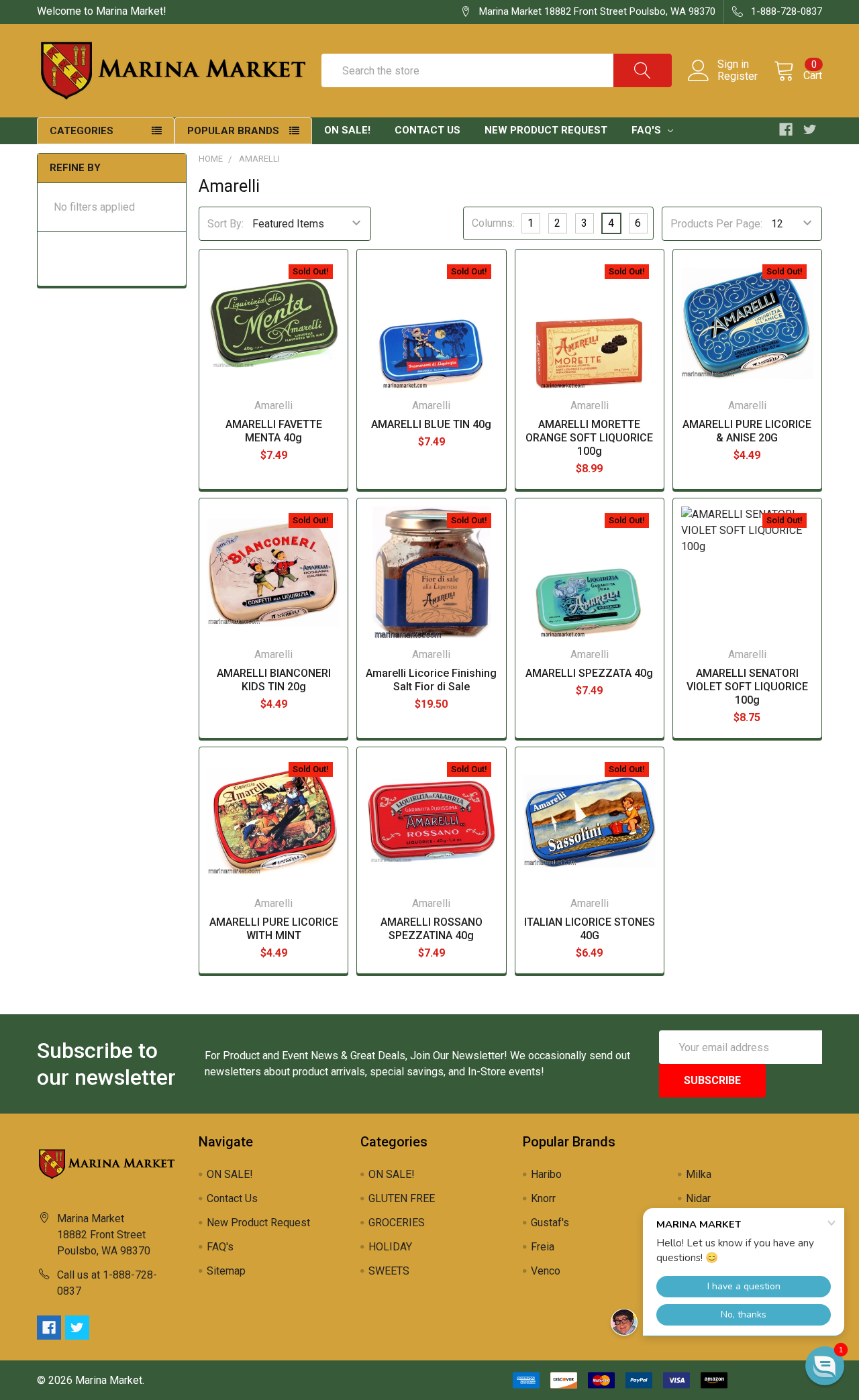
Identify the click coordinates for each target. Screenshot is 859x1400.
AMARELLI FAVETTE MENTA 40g (273, 431)
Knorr (543, 1198)
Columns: (493, 223)
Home (211, 159)
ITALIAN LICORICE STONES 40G (589, 929)
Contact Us (427, 130)
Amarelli (259, 159)
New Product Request (546, 130)
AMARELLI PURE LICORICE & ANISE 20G (747, 431)
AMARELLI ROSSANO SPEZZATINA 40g (432, 929)
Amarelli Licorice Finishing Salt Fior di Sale (431, 680)
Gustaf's (550, 1222)
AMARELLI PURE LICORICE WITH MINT (273, 929)
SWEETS (388, 1270)
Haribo (546, 1174)
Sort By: (225, 223)
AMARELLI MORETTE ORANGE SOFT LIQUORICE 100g (589, 437)
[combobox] (496, 70)
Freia (542, 1246)
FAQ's (647, 130)
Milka (698, 1174)
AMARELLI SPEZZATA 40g (589, 673)
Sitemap (226, 1270)
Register (737, 76)
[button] (824, 1365)
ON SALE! (347, 130)
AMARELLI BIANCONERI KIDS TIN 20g (274, 680)
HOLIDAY (390, 1246)
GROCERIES (396, 1222)
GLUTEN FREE (401, 1198)
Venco (545, 1270)
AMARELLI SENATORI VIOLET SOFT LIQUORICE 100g (747, 686)
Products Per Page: (716, 223)
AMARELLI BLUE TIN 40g (431, 424)
